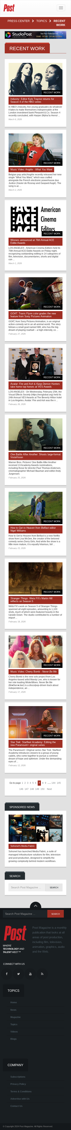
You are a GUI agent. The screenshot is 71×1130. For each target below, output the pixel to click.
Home (13, 1002)
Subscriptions (17, 1077)
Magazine (15, 1017)
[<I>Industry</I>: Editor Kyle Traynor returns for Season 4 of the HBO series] (35, 79)
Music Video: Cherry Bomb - (33, 671)
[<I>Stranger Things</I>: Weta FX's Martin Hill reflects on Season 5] (35, 578)
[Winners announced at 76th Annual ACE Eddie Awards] (35, 220)
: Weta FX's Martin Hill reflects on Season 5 (31, 600)
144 (53, 783)
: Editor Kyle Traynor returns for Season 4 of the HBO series (32, 100)
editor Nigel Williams (33, 529)
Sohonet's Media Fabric (22, 846)
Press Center (19, 21)
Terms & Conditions (21, 1091)
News (13, 1010)
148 (32, 789)
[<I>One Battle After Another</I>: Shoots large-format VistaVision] (35, 434)
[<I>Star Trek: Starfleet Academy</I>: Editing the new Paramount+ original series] (35, 722)
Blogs (13, 1039)
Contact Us (16, 1106)
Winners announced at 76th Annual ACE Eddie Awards (32, 241)
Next (49, 789)
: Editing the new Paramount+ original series (33, 743)
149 (37, 789)
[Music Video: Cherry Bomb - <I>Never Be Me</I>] (35, 652)
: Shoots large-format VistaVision (35, 456)
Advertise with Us (20, 1098)
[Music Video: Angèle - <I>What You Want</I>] (35, 149)
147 (27, 789)
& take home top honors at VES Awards (35, 385)
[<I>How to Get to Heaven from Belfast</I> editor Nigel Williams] (35, 508)
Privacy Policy (18, 1084)
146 (21, 789)
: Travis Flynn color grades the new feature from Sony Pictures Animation (33, 315)
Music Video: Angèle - (31, 169)
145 (59, 783)
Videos (14, 1031)
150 (42, 789)
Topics (42, 21)
